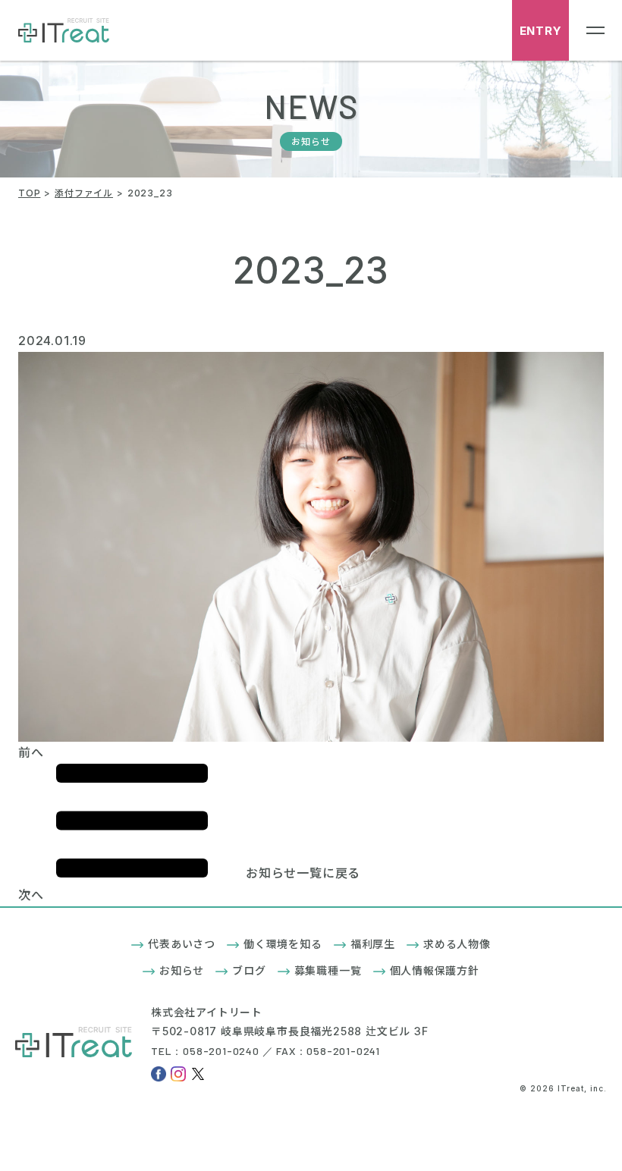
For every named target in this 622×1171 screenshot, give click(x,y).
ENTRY (541, 31)
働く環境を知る (282, 943)
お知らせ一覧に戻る (303, 873)
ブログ (248, 970)
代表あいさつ (181, 943)
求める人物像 (457, 943)
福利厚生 (372, 943)
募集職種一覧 (328, 970)
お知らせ (181, 970)
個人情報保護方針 (434, 970)
